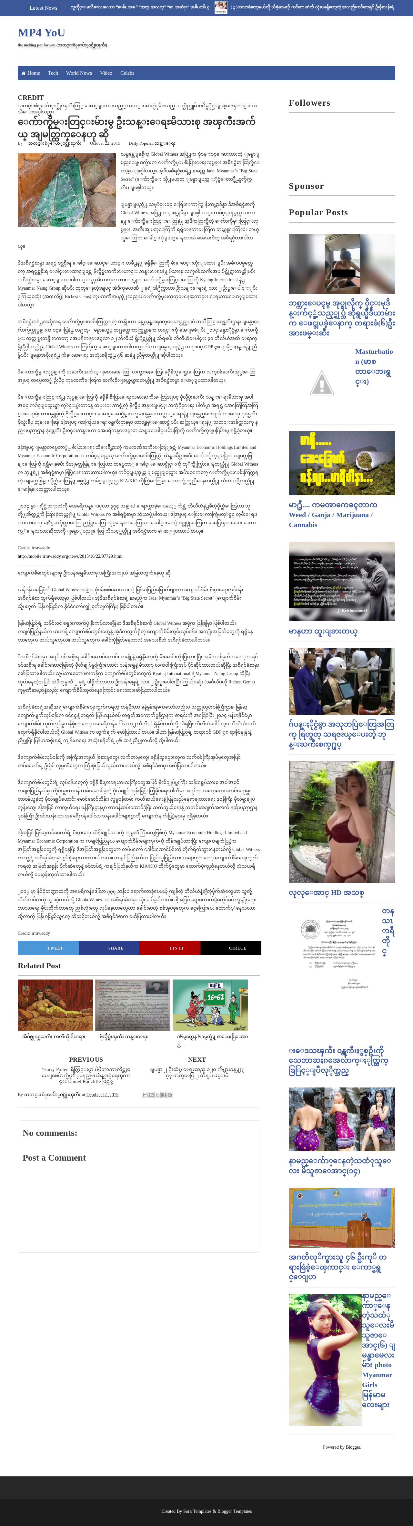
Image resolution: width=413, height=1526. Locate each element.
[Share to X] (157, 1095)
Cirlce (238, 948)
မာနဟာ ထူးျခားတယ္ (323, 631)
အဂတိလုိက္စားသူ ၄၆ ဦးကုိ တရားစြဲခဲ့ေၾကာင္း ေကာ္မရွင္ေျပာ (338, 1267)
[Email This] (145, 1095)
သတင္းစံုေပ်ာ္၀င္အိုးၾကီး (55, 143)
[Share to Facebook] (163, 1095)
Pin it (177, 948)
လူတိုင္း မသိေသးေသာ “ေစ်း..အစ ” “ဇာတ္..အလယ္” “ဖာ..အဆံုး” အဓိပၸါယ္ (108, 7)
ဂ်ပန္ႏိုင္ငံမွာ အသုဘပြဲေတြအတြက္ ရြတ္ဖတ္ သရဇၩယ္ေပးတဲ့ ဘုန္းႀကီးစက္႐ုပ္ (341, 734)
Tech (53, 73)
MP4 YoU (41, 32)
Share (116, 948)
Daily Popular (141, 143)
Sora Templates (197, 1511)
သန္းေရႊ (165, 143)
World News (79, 73)
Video (106, 73)
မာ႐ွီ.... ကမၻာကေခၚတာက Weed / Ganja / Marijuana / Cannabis (333, 515)
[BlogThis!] (151, 1095)
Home (33, 73)
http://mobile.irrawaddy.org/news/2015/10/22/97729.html (70, 556)
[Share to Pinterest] (169, 1095)
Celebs (127, 73)
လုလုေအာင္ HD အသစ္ (326, 892)
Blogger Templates (234, 1511)
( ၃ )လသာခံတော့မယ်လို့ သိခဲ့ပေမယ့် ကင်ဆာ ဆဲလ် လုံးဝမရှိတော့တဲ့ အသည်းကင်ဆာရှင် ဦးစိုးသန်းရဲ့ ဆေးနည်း (289, 7)
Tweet (55, 948)
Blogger (353, 1447)
